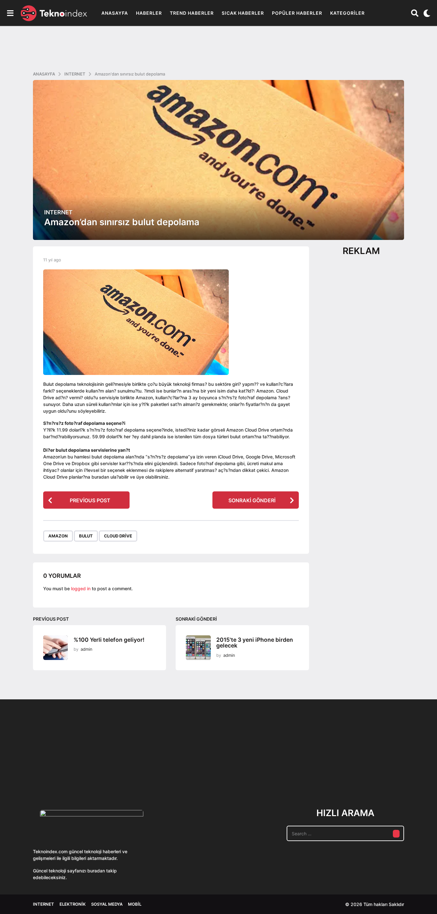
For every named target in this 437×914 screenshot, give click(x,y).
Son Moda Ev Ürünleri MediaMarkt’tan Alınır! (321, 770)
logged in (81, 588)
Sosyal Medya (107, 904)
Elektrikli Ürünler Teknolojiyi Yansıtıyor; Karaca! (129, 773)
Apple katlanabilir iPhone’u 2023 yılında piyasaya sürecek (385, 773)
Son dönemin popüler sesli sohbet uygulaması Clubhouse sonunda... (65, 773)
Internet (58, 212)
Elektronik (73, 904)
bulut (86, 535)
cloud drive (118, 535)
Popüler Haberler (297, 13)
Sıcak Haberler (243, 13)
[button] (10, 13)
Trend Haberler (192, 13)
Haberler (149, 13)
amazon (58, 535)
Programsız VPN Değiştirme (193, 758)
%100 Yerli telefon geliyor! (109, 639)
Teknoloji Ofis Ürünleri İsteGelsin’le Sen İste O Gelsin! (257, 773)
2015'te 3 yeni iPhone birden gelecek (254, 642)
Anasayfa (114, 13)
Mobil (134, 904)
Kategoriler (347, 13)
